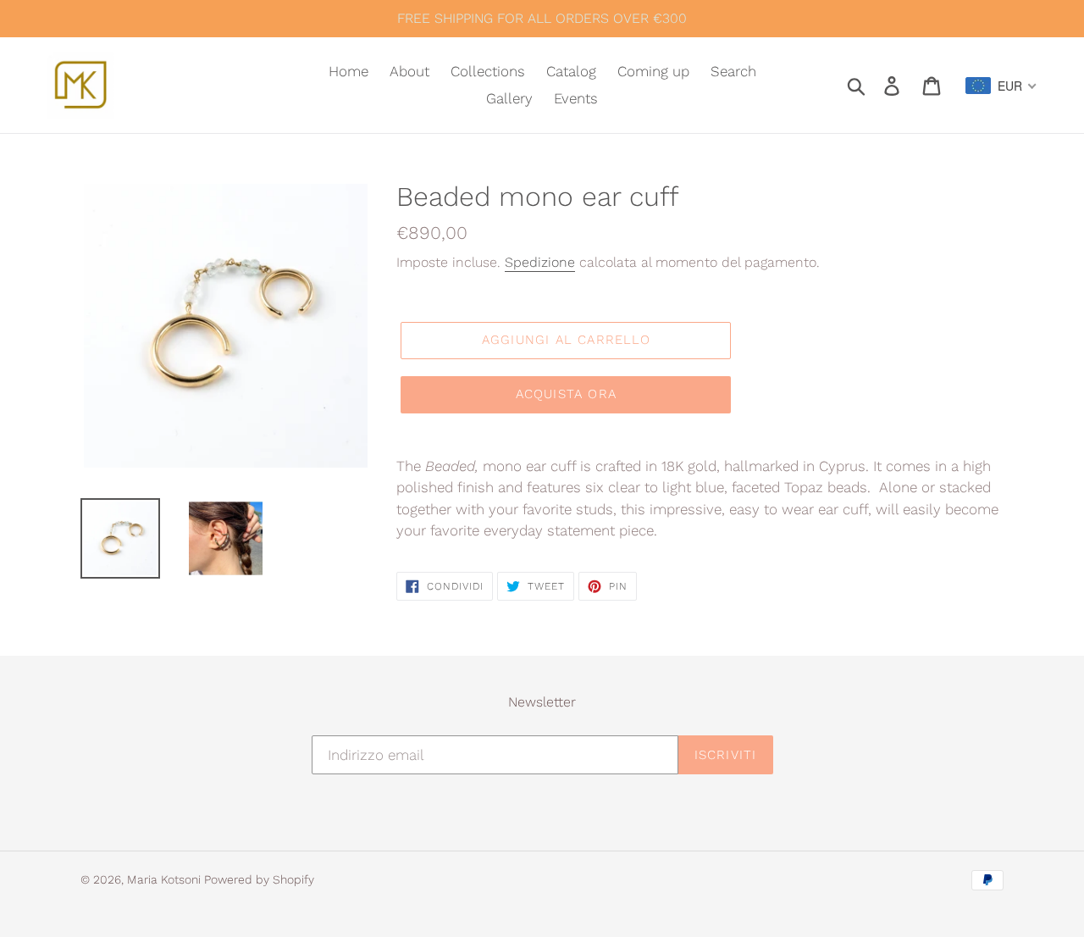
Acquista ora (566, 394)
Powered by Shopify (259, 879)
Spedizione (540, 262)
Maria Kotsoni (165, 879)
